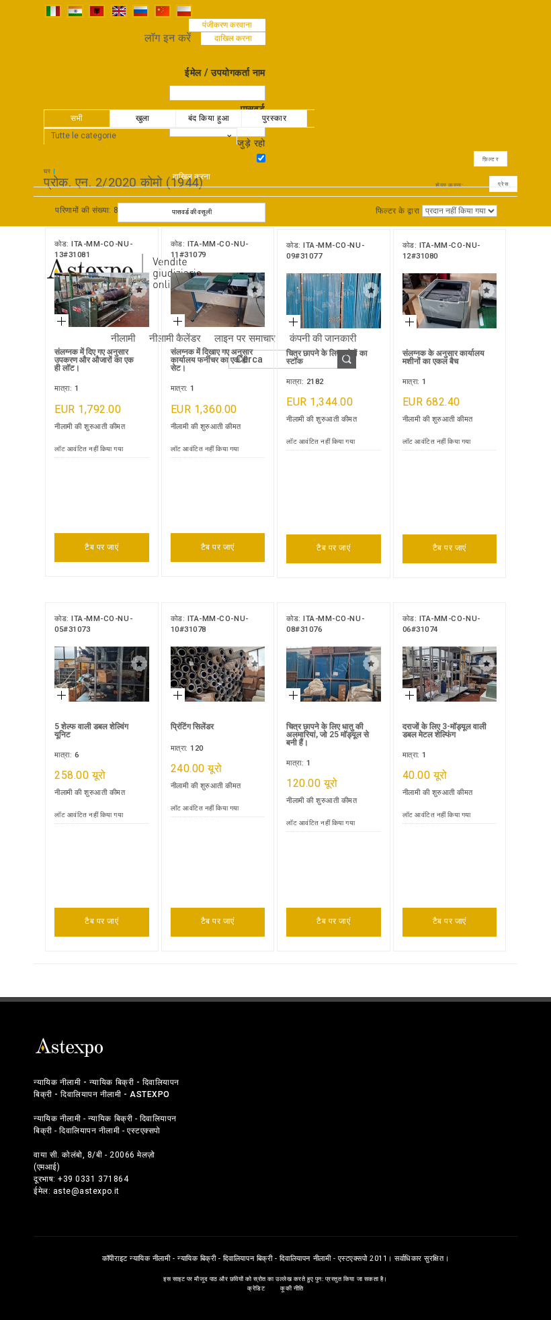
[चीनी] (163, 10)
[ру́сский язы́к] (140, 10)
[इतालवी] (53, 10)
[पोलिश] (184, 10)
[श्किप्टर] (97, 10)
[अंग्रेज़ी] (119, 10)
